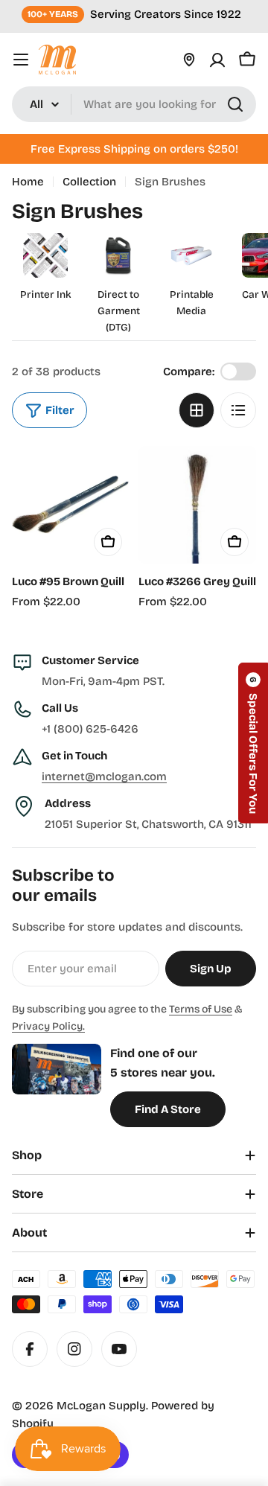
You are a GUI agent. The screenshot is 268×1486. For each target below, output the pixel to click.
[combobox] (134, 104)
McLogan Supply (101, 1405)
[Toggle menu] (21, 59)
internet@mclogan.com (104, 776)
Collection (89, 181)
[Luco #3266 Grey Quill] (197, 505)
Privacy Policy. (48, 1026)
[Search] (235, 104)
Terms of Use (200, 1009)
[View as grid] (196, 410)
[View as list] (238, 410)
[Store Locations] (189, 59)
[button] (253, 743)
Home (28, 181)
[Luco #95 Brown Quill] (71, 505)
